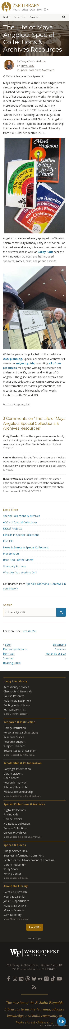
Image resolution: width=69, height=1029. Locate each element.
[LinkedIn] (21, 978)
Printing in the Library (16, 705)
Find (5, 17)
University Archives (14, 566)
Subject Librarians (14, 746)
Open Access (11, 778)
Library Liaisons (13, 773)
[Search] (61, 612)
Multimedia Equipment (17, 700)
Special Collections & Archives (37, 70)
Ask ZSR (34, 927)
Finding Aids (10, 814)
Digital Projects (12, 528)
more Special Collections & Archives (22, 836)
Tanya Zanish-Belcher (33, 61)
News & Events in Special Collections (26, 547)
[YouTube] (59, 978)
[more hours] (46, 9)
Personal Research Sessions (20, 732)
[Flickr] (40, 978)
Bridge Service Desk (15, 851)
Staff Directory (12, 914)
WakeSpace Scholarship (18, 791)
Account (34, 17)
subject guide (24, 363)
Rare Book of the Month (18, 560)
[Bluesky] (33, 978)
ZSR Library (26, 5)
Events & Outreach (15, 892)
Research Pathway (14, 782)
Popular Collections (15, 828)
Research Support (14, 741)
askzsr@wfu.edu (30, 969)
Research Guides (13, 737)
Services (19, 17)
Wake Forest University (34, 953)
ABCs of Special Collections (20, 522)
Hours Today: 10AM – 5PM (27, 9)
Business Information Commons (23, 855)
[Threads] (27, 978)
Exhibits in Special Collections (21, 535)
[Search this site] (63, 16)
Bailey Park (45, 252)
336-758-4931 (49, 969)
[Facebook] (8, 978)
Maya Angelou (22, 404)
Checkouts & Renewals (17, 691)
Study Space (11, 869)
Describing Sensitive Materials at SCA (55, 649)
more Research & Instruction (18, 754)
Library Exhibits (12, 819)
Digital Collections (14, 810)
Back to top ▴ (34, 938)
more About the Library (15, 918)
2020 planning (12, 359)
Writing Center (12, 873)
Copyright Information (17, 769)
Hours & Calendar (14, 896)
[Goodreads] (46, 978)
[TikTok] (52, 978)
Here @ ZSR (28, 631)
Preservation (11, 553)
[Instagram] (14, 978)
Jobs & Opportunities (16, 901)
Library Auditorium (14, 864)
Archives (8, 404)
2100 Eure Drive (30, 965)
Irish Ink (8, 541)
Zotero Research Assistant (19, 750)
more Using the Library (15, 713)
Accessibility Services (16, 687)
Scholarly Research (15, 787)
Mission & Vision (13, 910)
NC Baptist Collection (16, 823)
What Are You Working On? (20, 572)
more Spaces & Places (15, 877)
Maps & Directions (15, 905)
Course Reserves (13, 696)
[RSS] (33, 987)
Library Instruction (14, 728)
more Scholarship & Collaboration (21, 795)
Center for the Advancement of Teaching (28, 860)
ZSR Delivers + (14, 710)
